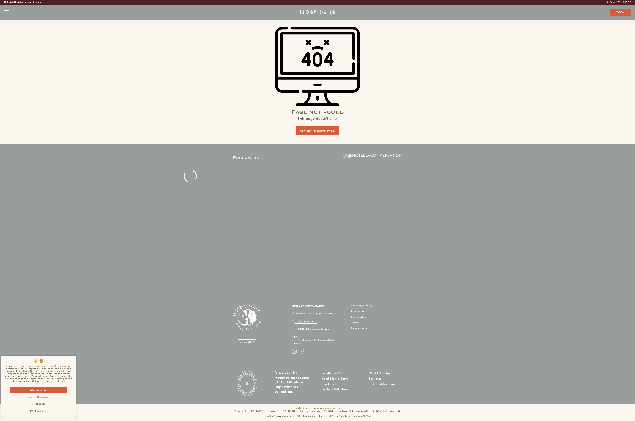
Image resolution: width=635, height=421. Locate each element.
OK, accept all (38, 390)
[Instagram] (294, 351)
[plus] (2, 146)
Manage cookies (360, 328)
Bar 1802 (375, 378)
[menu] (6, 12)
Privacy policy (358, 317)
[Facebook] (302, 351)
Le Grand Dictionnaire (384, 384)
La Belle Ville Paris (334, 389)
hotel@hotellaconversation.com (24, 2)
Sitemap (355, 322)
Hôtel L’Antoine (379, 373)
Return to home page (317, 130)
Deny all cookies (38, 397)
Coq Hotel (328, 384)
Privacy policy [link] (38, 411)
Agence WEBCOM (361, 416)
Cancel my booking (361, 306)
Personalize (39, 404)
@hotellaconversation (375, 156)
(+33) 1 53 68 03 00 (620, 2)
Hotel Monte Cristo (334, 378)
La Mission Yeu (332, 373)
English (245, 342)
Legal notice (358, 311)
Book (620, 12)
